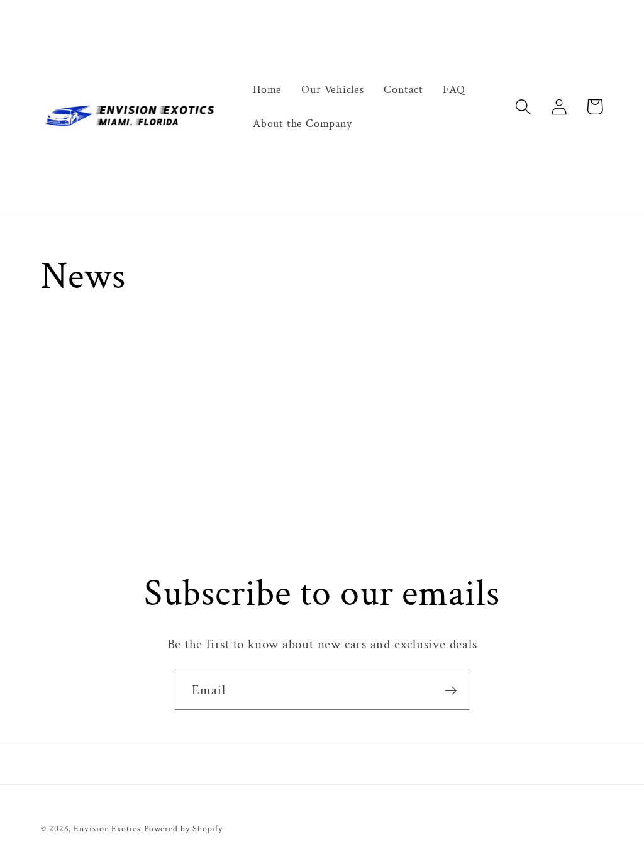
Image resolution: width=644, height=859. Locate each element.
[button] (523, 107)
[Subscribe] (451, 691)
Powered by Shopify (183, 828)
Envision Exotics (107, 828)
